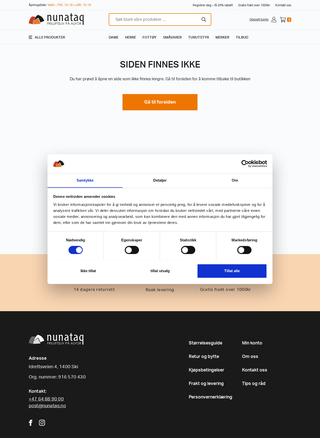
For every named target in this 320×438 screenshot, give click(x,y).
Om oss (250, 356)
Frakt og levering (206, 383)
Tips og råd (254, 383)
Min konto (252, 343)
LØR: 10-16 (83, 5)
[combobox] (160, 19)
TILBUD (242, 37)
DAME (113, 37)
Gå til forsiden (160, 102)
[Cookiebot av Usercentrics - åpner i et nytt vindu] (245, 163)
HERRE (130, 37)
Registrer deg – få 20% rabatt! (213, 5)
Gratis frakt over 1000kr (254, 5)
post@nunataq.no (47, 406)
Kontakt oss (283, 5)
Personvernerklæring (210, 397)
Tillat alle (232, 271)
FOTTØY (149, 37)
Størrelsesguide (205, 343)
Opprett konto (259, 19)
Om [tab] (235, 180)
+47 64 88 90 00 (46, 399)
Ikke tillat (88, 271)
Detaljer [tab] (160, 180)
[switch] (132, 250)
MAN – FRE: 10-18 (60, 5)
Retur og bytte (204, 356)
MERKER (222, 37)
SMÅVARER (172, 37)
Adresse (38, 358)
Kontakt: (38, 391)
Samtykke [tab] (85, 180)
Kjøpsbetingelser (206, 370)
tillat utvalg (160, 271)
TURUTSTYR (198, 37)
